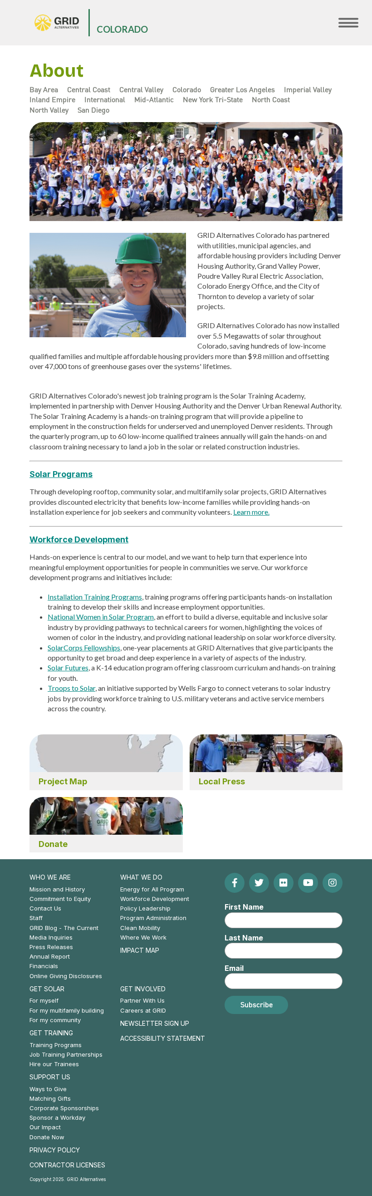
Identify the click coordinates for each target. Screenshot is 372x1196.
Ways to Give (48, 1089)
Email (234, 968)
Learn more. (251, 511)
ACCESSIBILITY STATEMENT (162, 1038)
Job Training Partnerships (66, 1054)
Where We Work (143, 937)
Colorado (122, 29)
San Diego (93, 109)
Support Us (49, 1077)
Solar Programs (61, 474)
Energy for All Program (152, 889)
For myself (44, 1000)
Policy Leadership (145, 908)
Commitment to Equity (60, 898)
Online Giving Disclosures (65, 975)
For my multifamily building (66, 1010)
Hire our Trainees (54, 1064)
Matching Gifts (50, 1098)
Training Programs (55, 1044)
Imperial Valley (308, 89)
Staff (36, 917)
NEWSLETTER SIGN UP (154, 1023)
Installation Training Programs (95, 596)
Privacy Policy (54, 1150)
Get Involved (143, 989)
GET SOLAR (46, 989)
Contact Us (45, 908)
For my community (55, 1020)
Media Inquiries (51, 937)
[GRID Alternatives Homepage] (56, 22)
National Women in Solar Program (101, 616)
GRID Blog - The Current (63, 927)
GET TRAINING (51, 1033)
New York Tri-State (213, 99)
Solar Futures (68, 667)
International (104, 99)
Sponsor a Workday (57, 1117)
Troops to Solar (71, 688)
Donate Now (46, 1137)
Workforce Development (78, 539)
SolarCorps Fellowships (84, 647)
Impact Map (139, 950)
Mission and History (57, 889)
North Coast (271, 99)
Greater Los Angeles (242, 89)
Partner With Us (142, 1000)
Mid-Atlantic (154, 99)
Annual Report (49, 956)
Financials (43, 966)
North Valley (49, 109)
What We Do (141, 877)
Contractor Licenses (67, 1165)
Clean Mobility (140, 927)
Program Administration (153, 917)
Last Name (244, 937)
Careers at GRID (143, 1010)
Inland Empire (52, 99)
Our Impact (45, 1127)
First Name (244, 906)
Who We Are (50, 877)
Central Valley (141, 89)
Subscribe (256, 1004)
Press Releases (51, 946)
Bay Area (43, 89)
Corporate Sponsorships (64, 1108)
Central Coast (88, 89)
